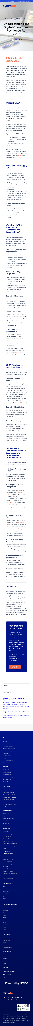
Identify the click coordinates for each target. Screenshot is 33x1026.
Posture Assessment (7, 743)
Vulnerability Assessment (8, 746)
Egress (4, 927)
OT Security (5, 781)
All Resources (6, 831)
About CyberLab (6, 937)
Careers (4, 942)
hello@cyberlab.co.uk (12, 997)
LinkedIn (5, 956)
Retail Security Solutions (8, 799)
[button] (29, 6)
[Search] (16, 685)
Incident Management (8, 868)
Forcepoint (5, 910)
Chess (4, 922)
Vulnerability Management (9, 864)
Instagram (5, 960)
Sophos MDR (12, 502)
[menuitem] (19, 1)
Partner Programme (7, 947)
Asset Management (7, 861)
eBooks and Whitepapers (8, 838)
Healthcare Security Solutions (9, 794)
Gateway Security (7, 774)
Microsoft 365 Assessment (9, 748)
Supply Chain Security (8, 878)
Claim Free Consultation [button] (15, 667)
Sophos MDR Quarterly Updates (10, 843)
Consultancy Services (8, 760)
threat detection (15, 529)
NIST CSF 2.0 (6, 823)
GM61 (4, 896)
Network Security (7, 779)
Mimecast (5, 917)
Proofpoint (5, 920)
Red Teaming (6, 753)
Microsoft (5, 912)
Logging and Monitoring (8, 871)
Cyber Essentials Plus (7, 816)
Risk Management (7, 856)
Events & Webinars (7, 836)
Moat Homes (6, 891)
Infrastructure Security (8, 777)
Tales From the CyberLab (8, 841)
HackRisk (5, 741)
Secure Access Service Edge (9, 804)
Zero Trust (5, 806)
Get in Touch (6, 945)
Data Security (6, 866)
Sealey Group (6, 893)
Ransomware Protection (8, 792)
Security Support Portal (8, 971)
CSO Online (16, 353)
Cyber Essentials (6, 813)
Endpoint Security (7, 772)
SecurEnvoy (5, 924)
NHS (4, 886)
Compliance (9, 18)
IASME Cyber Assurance (8, 818)
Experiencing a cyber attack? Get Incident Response (19, 1)
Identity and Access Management (10, 876)
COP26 (4, 898)
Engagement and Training (8, 859)
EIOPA (19, 155)
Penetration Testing (7, 751)
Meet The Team (6, 940)
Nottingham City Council (8, 889)
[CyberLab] (9, 6)
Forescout (5, 915)
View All (4, 762)
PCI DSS (5, 820)
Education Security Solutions (9, 797)
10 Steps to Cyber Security (9, 846)
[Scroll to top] (30, 1023)
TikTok (4, 963)
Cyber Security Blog (7, 834)
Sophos (4, 908)
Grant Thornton (22, 403)
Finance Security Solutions (9, 802)
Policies (4, 977)
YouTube (5, 958)
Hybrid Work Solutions (8, 790)
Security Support (6, 755)
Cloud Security (6, 769)
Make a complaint (7, 974)
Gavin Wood (18, 39)
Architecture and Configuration (10, 873)
